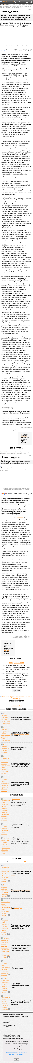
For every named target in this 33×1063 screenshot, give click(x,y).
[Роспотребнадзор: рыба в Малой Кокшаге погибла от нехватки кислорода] (5, 1002)
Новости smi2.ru (16, 706)
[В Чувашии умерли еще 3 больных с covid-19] (5, 748)
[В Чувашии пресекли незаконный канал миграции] (5, 829)
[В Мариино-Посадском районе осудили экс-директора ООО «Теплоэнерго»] (5, 734)
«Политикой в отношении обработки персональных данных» (16, 1053)
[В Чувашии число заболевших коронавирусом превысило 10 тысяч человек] (5, 784)
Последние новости (16, 663)
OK (16, 1059)
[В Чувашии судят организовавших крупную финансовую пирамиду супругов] (5, 968)
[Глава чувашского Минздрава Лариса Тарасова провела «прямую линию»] (5, 985)
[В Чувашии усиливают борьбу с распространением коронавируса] (5, 718)
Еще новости (16, 691)
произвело (20, 517)
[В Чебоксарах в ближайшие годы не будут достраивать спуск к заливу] (5, 873)
